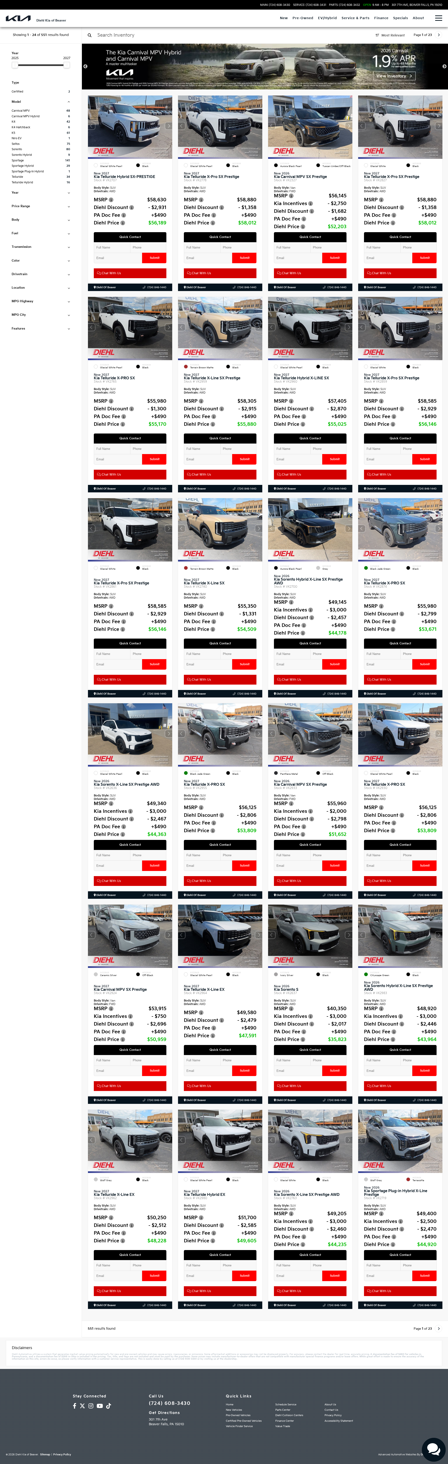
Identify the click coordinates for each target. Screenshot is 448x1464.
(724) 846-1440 (156, 287)
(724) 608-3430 (169, 1403)
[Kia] (18, 18)
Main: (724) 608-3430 (275, 5)
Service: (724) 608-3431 (309, 5)
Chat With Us (111, 273)
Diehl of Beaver (106, 287)
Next (444, 66)
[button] (169, 126)
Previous (85, 66)
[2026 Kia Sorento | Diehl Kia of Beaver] (265, 66)
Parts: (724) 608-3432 (344, 5)
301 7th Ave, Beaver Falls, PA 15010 (417, 5)
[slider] (15, 65)
